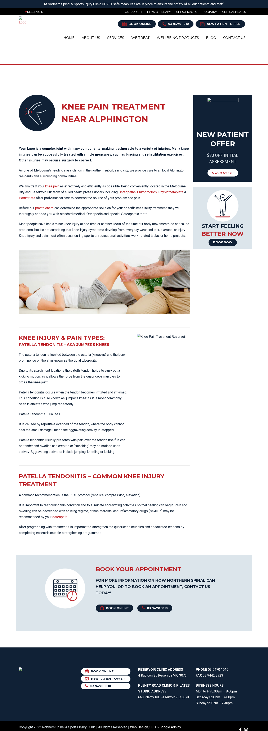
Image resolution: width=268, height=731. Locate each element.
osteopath (59, 517)
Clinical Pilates (234, 11)
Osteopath (133, 11)
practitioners (44, 208)
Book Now (222, 242)
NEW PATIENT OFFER (223, 24)
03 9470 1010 (178, 24)
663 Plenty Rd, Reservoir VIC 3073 (164, 691)
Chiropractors (147, 192)
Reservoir (35, 11)
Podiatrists (27, 198)
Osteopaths (127, 192)
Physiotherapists (170, 192)
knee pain (52, 186)
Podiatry (209, 11)
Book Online (140, 24)
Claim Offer (222, 173)
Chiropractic (186, 11)
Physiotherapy (159, 11)
